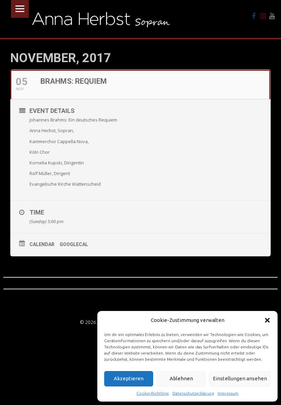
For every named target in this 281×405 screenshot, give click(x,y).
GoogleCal (74, 244)
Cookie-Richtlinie (152, 393)
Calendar (41, 244)
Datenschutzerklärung (193, 393)
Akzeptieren (129, 378)
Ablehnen (181, 378)
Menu (20, 9)
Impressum (228, 393)
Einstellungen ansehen (240, 378)
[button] (267, 320)
